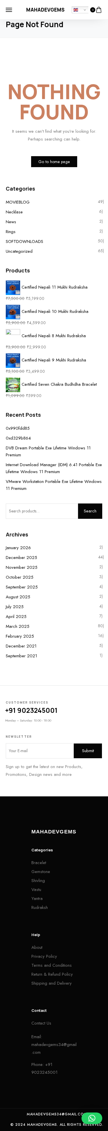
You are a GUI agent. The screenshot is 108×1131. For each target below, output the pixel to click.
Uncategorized (19, 251)
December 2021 (21, 646)
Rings (11, 231)
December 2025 (21, 557)
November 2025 (21, 567)
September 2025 (22, 587)
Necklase (14, 212)
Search (90, 511)
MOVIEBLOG (18, 202)
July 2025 (15, 607)
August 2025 (18, 597)
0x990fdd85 (18, 428)
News (11, 222)
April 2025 (16, 616)
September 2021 (21, 656)
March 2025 (17, 626)
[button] (92, 1118)
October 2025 (19, 577)
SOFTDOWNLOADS (24, 241)
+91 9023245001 (31, 710)
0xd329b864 (18, 438)
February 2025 (20, 636)
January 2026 (18, 548)
